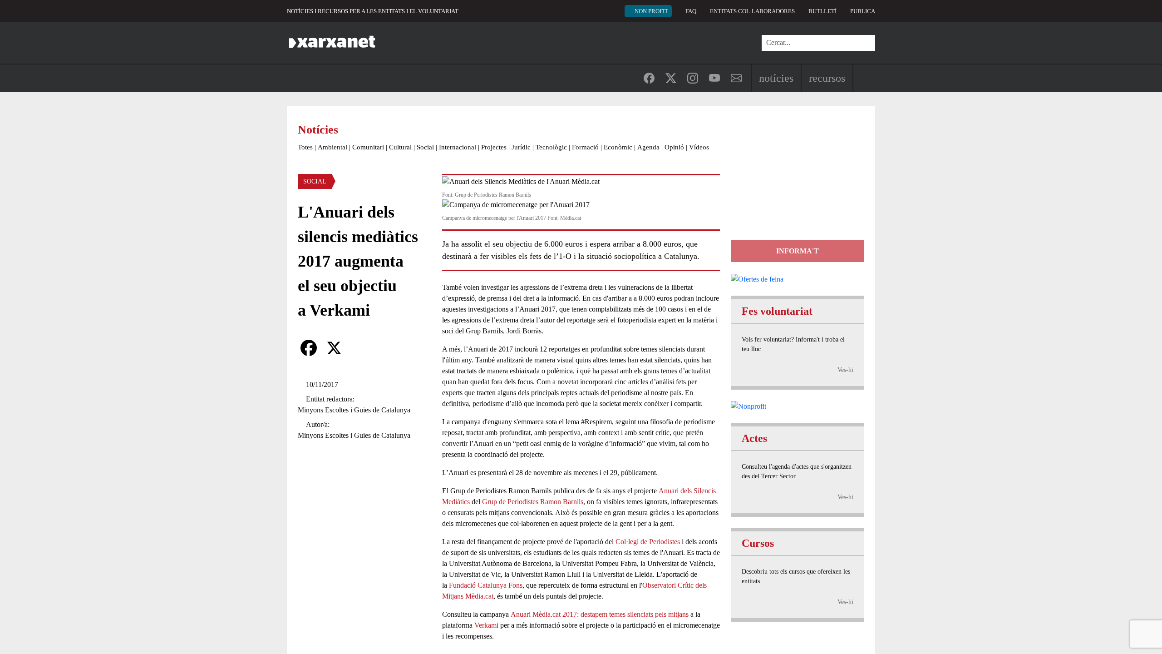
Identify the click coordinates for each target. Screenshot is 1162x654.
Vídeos (699, 147)
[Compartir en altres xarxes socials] (359, 348)
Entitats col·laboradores (752, 11)
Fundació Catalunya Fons (485, 585)
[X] (334, 348)
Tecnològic (551, 147)
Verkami (486, 625)
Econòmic (618, 147)
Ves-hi (845, 370)
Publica (862, 11)
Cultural (400, 147)
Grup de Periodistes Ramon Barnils (532, 501)
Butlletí (822, 11)
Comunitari (368, 147)
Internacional (457, 147)
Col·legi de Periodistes (647, 541)
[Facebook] (309, 348)
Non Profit (651, 11)
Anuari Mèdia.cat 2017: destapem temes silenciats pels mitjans (600, 614)
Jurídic (521, 147)
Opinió (674, 147)
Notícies (776, 78)
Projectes (494, 147)
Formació (585, 147)
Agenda (648, 147)
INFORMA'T (797, 251)
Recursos (827, 78)
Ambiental (332, 147)
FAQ (690, 11)
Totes (305, 147)
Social (425, 147)
